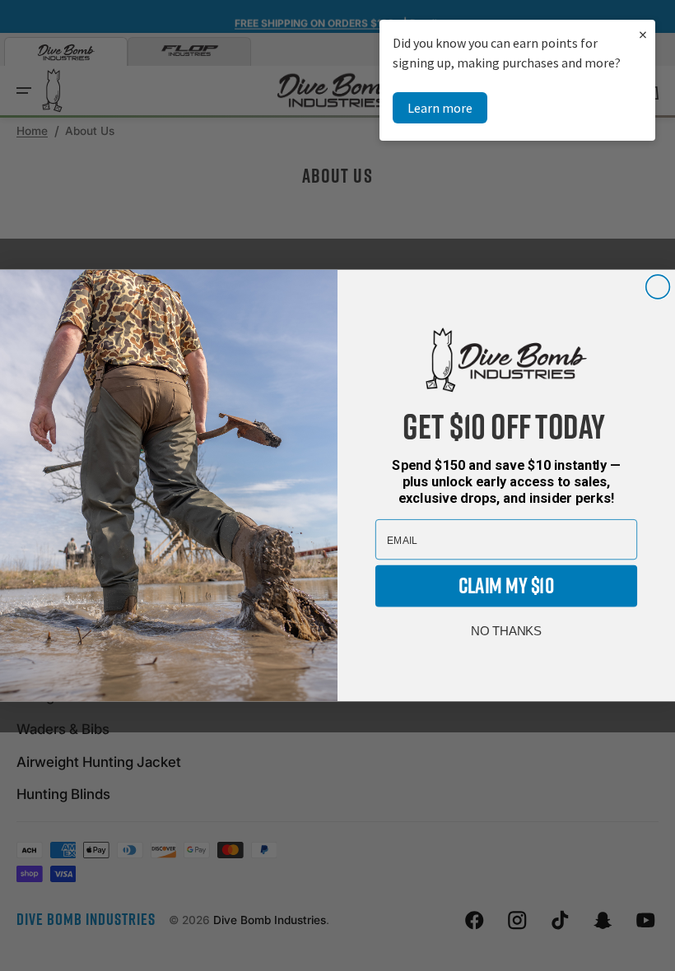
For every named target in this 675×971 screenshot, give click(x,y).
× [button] (643, 34)
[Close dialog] (658, 287)
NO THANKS (506, 631)
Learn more (439, 108)
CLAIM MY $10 (506, 585)
